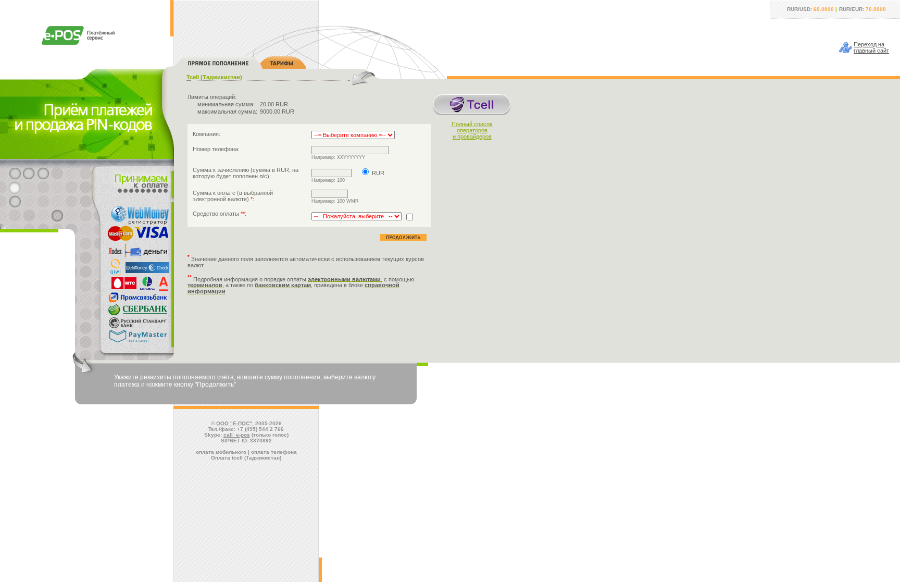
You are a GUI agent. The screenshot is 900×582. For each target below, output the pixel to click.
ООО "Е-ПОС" (234, 423)
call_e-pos (236, 435)
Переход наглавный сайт (871, 47)
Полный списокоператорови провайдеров (472, 130)
